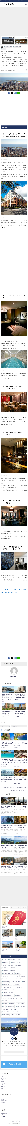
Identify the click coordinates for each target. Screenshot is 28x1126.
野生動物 (23, 976)
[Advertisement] (14, 21)
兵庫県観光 (5, 989)
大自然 (13, 962)
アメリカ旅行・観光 (16, 981)
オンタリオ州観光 (8, 46)
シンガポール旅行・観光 (8, 992)
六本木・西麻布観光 (13, 998)
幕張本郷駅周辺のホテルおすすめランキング (18, 790)
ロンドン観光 (13, 989)
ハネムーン (16, 976)
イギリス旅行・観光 (21, 1006)
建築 (21, 998)
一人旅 (4, 959)
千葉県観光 (20, 959)
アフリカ (3, 1086)
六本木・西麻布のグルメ (8, 995)
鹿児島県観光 (6, 981)
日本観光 (5, 1003)
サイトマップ (4, 1097)
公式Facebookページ (5, 1113)
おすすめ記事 (4, 1100)
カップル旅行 (12, 959)
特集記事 (3, 1099)
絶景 (24, 981)
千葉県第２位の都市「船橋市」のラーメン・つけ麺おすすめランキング (14, 787)
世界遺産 (18, 973)
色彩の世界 (5, 1009)
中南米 (2, 1081)
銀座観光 (18, 995)
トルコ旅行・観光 (17, 978)
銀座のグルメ (6, 962)
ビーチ (4, 998)
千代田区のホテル (14, 967)
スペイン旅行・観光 (16, 1014)
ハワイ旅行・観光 (7, 978)
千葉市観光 (20, 962)
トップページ (4, 1104)
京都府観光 (5, 970)
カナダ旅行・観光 (17, 46)
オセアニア (3, 1083)
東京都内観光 (18, 965)
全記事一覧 (3, 1102)
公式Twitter (3, 1114)
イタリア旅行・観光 (7, 987)
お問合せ (3, 1116)
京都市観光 (5, 967)
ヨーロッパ (3, 1078)
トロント (4, 48)
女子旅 (4, 965)
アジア (2, 1076)
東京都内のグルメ (7, 976)
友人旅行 (11, 965)
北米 (2, 46)
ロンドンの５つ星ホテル (8, 973)
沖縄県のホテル (17, 1000)
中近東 (2, 1084)
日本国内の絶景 (21, 1003)
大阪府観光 (12, 1003)
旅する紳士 (14, 676)
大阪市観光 (17, 1011)
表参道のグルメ (10, 1006)
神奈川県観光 (6, 1014)
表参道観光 (13, 970)
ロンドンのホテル (18, 987)
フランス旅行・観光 (7, 1011)
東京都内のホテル (7, 1000)
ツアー (16, 1009)
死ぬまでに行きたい (7, 984)
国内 (2, 1088)
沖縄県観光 (17, 984)
